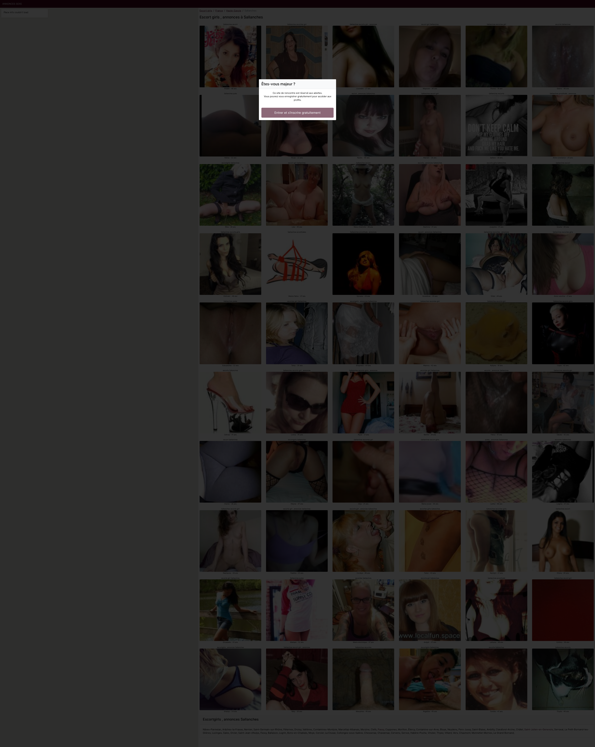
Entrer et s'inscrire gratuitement (297, 113)
